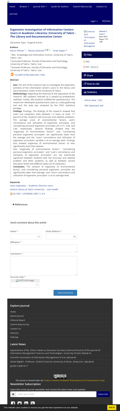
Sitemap (14, 337)
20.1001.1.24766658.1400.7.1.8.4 (29, 193)
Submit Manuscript (82, 6)
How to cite (92, 83)
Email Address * (54, 231)
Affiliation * (15, 242)
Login (93, 21)
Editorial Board (17, 320)
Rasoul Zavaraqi (36, 50)
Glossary (14, 332)
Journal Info (39, 6)
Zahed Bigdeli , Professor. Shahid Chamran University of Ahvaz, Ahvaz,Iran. (47, 361)
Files (89, 54)
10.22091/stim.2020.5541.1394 (29, 74)
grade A (14, 365)
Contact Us (101, 6)
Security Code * (17, 277)
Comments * (16, 253)
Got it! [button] (112, 407)
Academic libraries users (41, 185)
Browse (23, 6)
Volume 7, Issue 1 (103, 32)
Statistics (91, 92)
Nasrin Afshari (17, 50)
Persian (106, 21)
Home (12, 6)
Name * (14, 231)
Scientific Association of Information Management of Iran (38, 357)
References (21, 204)
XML (87, 61)
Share (89, 75)
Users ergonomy (18, 185)
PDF (91, 67)
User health (52, 189)
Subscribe (103, 394)
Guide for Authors (60, 6)
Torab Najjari (59, 50)
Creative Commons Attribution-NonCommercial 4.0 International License (74, 380)
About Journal (17, 316)
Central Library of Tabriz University (27, 189)
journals (14, 13)
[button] (79, 407)
